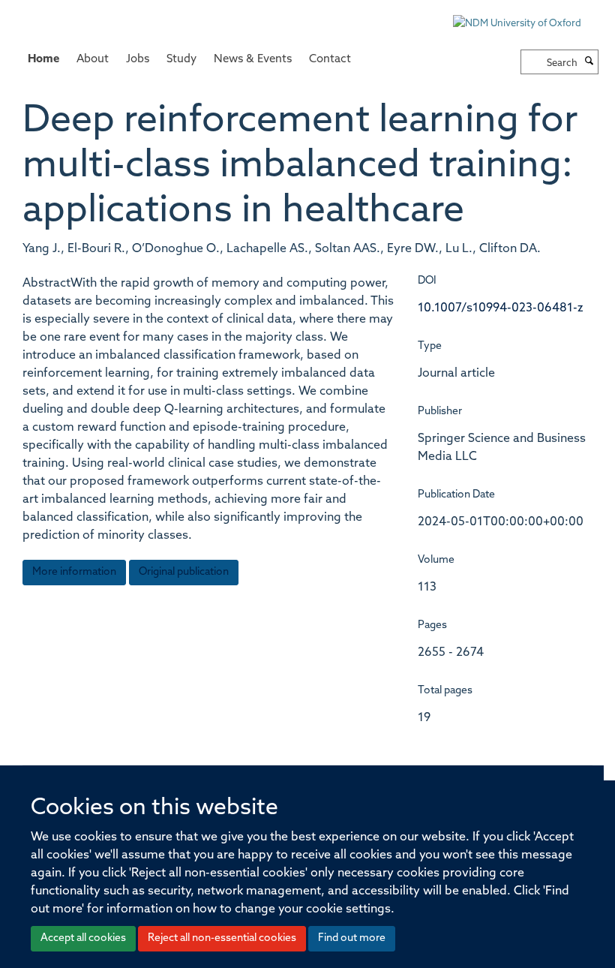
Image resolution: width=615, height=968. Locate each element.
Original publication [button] (184, 572)
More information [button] (74, 572)
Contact (330, 59)
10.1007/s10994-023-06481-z (501, 308)
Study (181, 59)
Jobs (137, 59)
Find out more (352, 938)
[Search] (589, 62)
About (92, 59)
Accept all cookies (83, 938)
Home (43, 59)
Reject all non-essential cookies (222, 938)
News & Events (253, 59)
